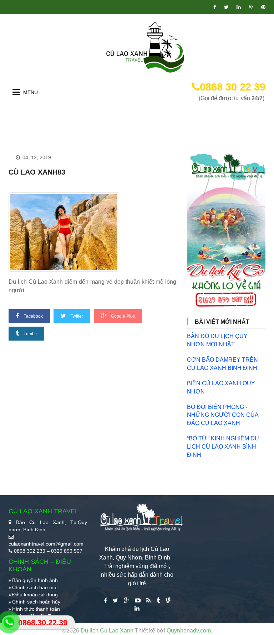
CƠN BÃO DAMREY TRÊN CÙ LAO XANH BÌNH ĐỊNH (222, 364)
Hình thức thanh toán (36, 609)
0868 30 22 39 (232, 87)
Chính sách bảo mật (35, 587)
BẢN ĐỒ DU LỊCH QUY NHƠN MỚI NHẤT (217, 340)
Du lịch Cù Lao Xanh (108, 630)
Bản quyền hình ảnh (35, 580)
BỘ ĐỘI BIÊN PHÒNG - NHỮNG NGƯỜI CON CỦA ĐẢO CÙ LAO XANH (222, 415)
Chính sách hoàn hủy (36, 602)
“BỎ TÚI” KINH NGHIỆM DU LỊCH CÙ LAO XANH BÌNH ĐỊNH (223, 446)
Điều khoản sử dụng (35, 594)
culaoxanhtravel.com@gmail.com (46, 544)
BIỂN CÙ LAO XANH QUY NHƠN (221, 387)
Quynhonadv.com (189, 630)
